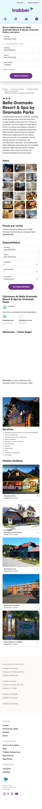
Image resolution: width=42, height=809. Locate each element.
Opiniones (22, 323)
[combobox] (21, 38)
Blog (4, 749)
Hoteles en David (9, 681)
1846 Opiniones (7, 323)
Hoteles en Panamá (10, 668)
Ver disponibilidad (21, 287)
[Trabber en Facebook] (8, 795)
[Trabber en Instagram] (4, 795)
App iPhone (7, 759)
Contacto (7, 769)
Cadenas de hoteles (10, 704)
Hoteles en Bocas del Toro (13, 685)
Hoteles (6, 732)
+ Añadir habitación (9, 69)
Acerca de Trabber (11, 745)
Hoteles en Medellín (10, 694)
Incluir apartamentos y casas (14, 44)
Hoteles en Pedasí (10, 688)
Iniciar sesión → (34, 3)
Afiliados (6, 772)
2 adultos (7, 65)
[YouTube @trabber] (16, 795)
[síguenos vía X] (12, 795)
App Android (8, 755)
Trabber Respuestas (11, 752)
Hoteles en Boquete (10, 675)
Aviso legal (6, 789)
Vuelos (6, 725)
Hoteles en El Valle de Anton (14, 672)
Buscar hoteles (21, 76)
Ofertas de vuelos (10, 729)
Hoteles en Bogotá (10, 698)
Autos (5, 736)
